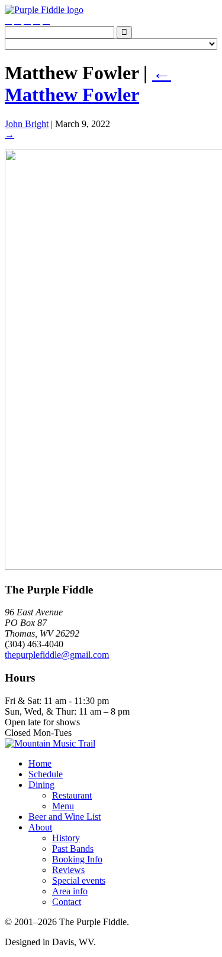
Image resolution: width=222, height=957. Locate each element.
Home (40, 763)
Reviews (68, 870)
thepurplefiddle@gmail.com (57, 655)
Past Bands (73, 849)
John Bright (27, 124)
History (66, 838)
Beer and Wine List (64, 817)
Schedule (45, 774)
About (40, 827)
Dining (41, 785)
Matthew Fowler (88, 83)
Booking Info (77, 859)
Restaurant (72, 795)
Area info (70, 891)
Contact (66, 902)
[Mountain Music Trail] (50, 743)
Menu (63, 806)
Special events (78, 880)
